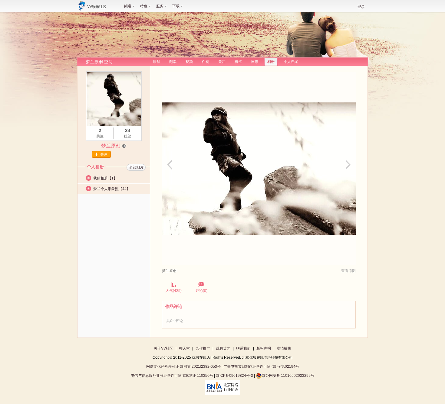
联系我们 (243, 348)
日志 (254, 62)
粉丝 (238, 62)
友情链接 (284, 348)
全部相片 (136, 167)
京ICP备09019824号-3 (234, 375)
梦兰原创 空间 (99, 61)
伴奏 (205, 62)
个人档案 (291, 62)
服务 (159, 6)
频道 (127, 6)
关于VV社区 (163, 348)
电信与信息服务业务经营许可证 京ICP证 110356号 (172, 375)
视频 (189, 62)
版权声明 (263, 348)
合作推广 (203, 348)
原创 (156, 62)
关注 (222, 62)
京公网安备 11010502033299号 (288, 375)
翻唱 (172, 62)
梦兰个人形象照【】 (111, 189)
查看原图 (348, 271)
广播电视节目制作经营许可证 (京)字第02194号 (261, 366)
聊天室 (184, 348)
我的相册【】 (105, 178)
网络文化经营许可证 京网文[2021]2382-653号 (183, 366)
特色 (143, 6)
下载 (176, 6)
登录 (361, 7)
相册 (271, 62)
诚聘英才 (223, 348)
